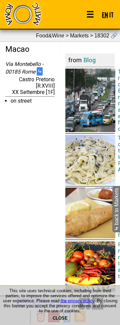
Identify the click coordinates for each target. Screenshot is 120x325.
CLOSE (60, 318)
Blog (89, 60)
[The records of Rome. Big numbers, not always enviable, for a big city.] (90, 100)
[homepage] (22, 14)
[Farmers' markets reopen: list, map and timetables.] (90, 266)
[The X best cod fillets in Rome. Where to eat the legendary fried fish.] (90, 213)
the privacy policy (77, 300)
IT (111, 14)
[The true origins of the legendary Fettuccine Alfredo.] (90, 159)
